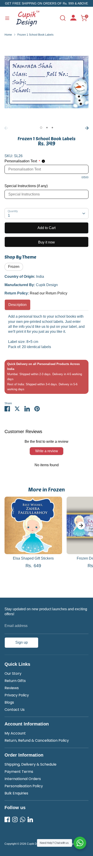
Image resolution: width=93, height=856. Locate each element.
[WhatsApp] (22, 819)
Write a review (46, 451)
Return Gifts (15, 680)
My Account (15, 733)
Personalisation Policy (24, 786)
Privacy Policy (17, 695)
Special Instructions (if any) (26, 186)
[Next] (87, 128)
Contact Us (15, 709)
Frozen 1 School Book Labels (35, 34)
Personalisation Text (22, 161)
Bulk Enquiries (16, 793)
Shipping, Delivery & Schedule (30, 764)
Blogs (9, 702)
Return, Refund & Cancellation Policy (37, 740)
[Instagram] (15, 819)
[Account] (73, 19)
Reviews (12, 688)
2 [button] (47, 127)
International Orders (23, 778)
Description (17, 305)
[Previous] (6, 128)
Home (8, 34)
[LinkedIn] (30, 819)
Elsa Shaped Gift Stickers (33, 558)
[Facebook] (7, 819)
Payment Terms (19, 771)
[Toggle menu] (7, 18)
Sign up (21, 642)
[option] (46, 82)
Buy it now (46, 242)
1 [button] (41, 127)
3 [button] (52, 127)
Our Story (13, 673)
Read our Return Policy (48, 293)
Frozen (13, 267)
